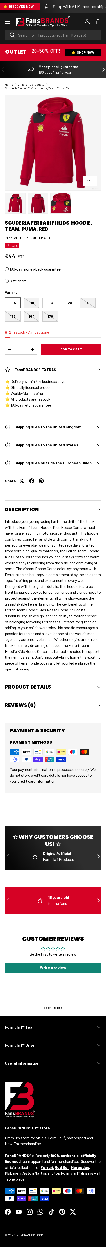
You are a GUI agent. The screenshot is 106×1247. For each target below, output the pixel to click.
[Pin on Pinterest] (41, 481)
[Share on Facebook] (31, 481)
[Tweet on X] (22, 481)
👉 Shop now (83, 52)
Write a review (53, 967)
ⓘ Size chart (15, 280)
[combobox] (53, 35)
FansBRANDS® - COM (29, 1235)
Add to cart (71, 349)
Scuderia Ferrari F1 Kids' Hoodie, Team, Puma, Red (38, 88)
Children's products (31, 84)
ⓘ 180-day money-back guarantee (33, 269)
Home (9, 84)
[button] (98, 21)
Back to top (53, 1007)
